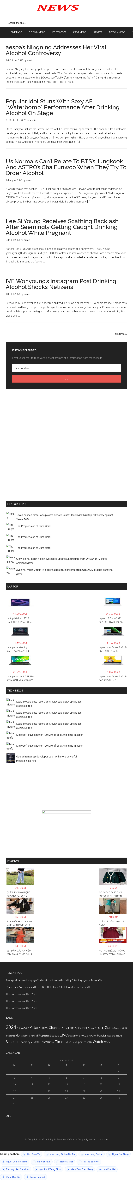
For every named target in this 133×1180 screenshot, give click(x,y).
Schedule (13, 1042)
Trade (73, 1042)
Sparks (31, 1042)
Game (110, 1027)
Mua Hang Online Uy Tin (61, 1154)
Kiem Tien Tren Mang (80, 1169)
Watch (98, 1042)
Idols (23, 1036)
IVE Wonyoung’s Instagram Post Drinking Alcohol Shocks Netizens (61, 284)
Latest (46, 1036)
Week (106, 1042)
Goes (117, 1028)
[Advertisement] (66, 444)
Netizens (85, 1035)
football (83, 1028)
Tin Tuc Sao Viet (89, 1161)
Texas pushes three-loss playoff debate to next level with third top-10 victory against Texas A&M (64, 517)
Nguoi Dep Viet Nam (15, 1161)
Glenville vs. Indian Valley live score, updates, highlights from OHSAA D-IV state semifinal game (61, 561)
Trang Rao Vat (36, 1177)
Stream (45, 1042)
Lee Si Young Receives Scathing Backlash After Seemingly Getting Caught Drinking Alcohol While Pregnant (62, 227)
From (99, 1027)
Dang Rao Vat (11, 1177)
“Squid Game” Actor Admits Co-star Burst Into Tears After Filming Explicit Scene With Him (51, 987)
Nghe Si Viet (65, 1161)
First (77, 1028)
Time (59, 1042)
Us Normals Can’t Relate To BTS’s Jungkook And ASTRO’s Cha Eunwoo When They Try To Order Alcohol (66, 167)
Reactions (111, 1036)
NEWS (66, 7)
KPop (40, 1035)
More (77, 1035)
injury (27, 1036)
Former (91, 1028)
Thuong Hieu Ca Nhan (16, 1169)
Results (118, 1036)
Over (94, 1035)
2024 (11, 1027)
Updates (81, 1042)
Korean (34, 1036)
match (71, 1036)
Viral (89, 1042)
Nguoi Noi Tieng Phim (48, 1169)
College (65, 1028)
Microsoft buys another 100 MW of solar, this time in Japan (49, 734)
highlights (10, 1036)
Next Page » (121, 334)
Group (123, 1028)
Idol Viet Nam (42, 1161)
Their (52, 1042)
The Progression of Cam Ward (33, 526)
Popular (101, 1035)
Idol (17, 1035)
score (24, 1042)
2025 (19, 1028)
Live (64, 1035)
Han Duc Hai (107, 1169)
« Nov (8, 1116)
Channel (55, 1028)
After (34, 1027)
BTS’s (45, 1028)
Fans (71, 1028)
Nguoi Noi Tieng (119, 1154)
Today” (67, 1042)
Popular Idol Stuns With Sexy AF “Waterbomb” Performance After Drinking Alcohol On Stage (63, 107)
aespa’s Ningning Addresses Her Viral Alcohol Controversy (56, 50)
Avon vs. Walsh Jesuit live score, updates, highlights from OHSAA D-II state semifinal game (64, 572)
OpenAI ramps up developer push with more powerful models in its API (46, 758)
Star (37, 1042)
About (25, 1028)
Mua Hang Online (92, 1154)
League (54, 1035)
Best (41, 1028)
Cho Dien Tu (32, 1154)
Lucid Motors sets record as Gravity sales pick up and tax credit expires (48, 703)
